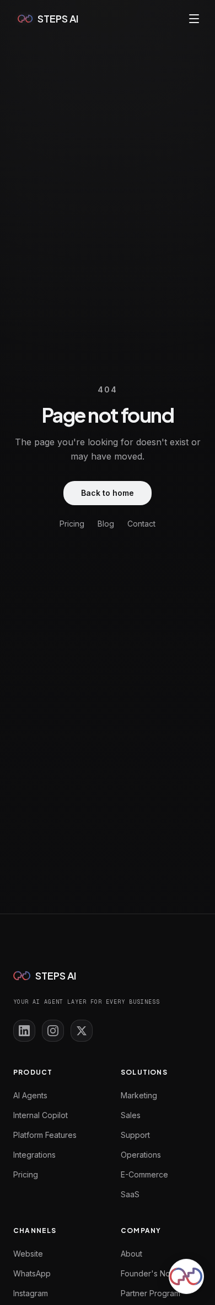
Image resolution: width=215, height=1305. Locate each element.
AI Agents (30, 1095)
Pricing (72, 523)
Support (135, 1135)
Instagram (30, 1293)
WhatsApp (32, 1273)
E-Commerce (144, 1174)
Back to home (107, 492)
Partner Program (150, 1293)
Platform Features (45, 1135)
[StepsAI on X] (82, 1031)
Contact (141, 523)
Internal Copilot (40, 1115)
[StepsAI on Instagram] (53, 1031)
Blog (106, 523)
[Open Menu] (194, 19)
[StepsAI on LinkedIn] (24, 1031)
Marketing (139, 1095)
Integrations (34, 1154)
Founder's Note (149, 1273)
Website (28, 1253)
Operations (141, 1154)
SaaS (130, 1194)
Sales (131, 1115)
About (131, 1253)
